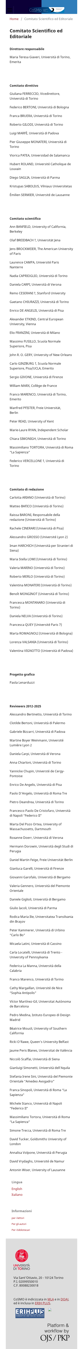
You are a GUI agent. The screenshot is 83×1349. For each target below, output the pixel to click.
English (17, 1189)
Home (14, 19)
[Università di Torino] (22, 1271)
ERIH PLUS (42, 1303)
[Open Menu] (10, 10)
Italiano (17, 1194)
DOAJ (64, 1299)
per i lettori (18, 1218)
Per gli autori (19, 1224)
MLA (50, 1299)
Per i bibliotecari (21, 1230)
